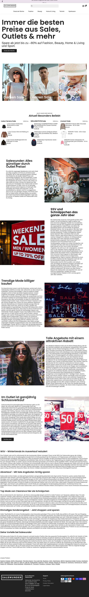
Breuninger (18, 561)
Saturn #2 (3, 564)
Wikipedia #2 (28, 564)
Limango (48, 564)
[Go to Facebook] (2, 1)
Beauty (40, 11)
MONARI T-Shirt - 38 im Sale (77, 132)
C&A (50, 561)
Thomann (36, 564)
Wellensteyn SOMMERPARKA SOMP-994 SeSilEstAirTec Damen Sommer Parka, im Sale (46, 125)
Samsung (71, 562)
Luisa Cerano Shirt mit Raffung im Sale (18, 132)
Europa (78, 561)
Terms (44, 578)
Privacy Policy (46, 581)
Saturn (85, 562)
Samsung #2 (78, 562)
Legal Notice (46, 585)
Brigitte (58, 564)
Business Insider (70, 561)
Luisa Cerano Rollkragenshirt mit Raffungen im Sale (16, 140)
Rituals (51, 562)
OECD (63, 561)
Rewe (46, 562)
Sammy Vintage (5, 561)
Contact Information (48, 583)
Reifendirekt (34, 562)
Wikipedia (10, 564)
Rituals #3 (64, 562)
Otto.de (27, 562)
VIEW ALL (26, 121)
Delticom (41, 562)
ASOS (13, 561)
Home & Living (50, 11)
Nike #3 (22, 562)
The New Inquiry (28, 561)
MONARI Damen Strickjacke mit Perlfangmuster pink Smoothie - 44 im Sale (75, 141)
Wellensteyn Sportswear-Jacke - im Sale (47, 140)
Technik (62, 11)
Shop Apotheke (18, 564)
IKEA (2, 562)
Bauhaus (45, 561)
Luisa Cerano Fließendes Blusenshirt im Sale (15, 124)
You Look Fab (38, 561)
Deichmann (56, 561)
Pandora (42, 564)
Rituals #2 (57, 562)
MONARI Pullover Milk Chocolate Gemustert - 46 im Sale (75, 124)
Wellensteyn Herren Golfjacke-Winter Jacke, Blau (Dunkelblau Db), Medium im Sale (46, 133)
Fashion (30, 11)
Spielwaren (72, 11)
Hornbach (85, 561)
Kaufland (7, 562)
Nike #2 (16, 562)
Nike (12, 562)
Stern (53, 564)
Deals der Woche (18, 11)
